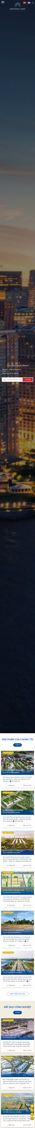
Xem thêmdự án (17, 994)
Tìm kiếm (28, 379)
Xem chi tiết (27, 785)
